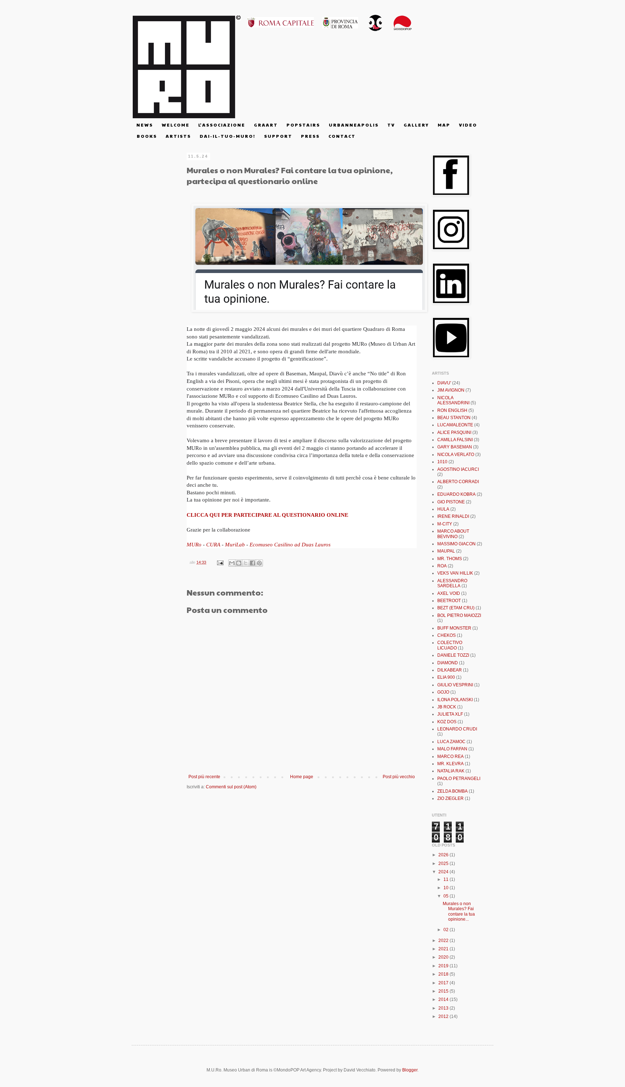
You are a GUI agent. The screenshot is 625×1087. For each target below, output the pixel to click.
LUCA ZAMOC (451, 741)
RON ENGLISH (452, 410)
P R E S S (310, 136)
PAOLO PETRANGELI (458, 778)
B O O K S (146, 136)
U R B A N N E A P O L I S (353, 125)
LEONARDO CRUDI (457, 729)
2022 (444, 940)
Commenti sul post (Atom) (231, 786)
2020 (444, 957)
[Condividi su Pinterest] (259, 563)
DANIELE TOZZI (453, 655)
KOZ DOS (446, 721)
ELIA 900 (446, 677)
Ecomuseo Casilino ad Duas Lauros (290, 544)
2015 (444, 991)
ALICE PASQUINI (454, 432)
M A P (444, 125)
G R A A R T (265, 125)
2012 (444, 1016)
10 (446, 887)
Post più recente (204, 776)
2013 (444, 1008)
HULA (443, 509)
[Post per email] (220, 562)
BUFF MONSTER (454, 628)
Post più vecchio (399, 776)
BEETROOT (449, 600)
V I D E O (467, 125)
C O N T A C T (341, 136)
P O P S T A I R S (302, 125)
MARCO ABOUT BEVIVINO (453, 534)
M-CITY (444, 524)
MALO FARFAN (452, 748)
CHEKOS (446, 635)
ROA (442, 565)
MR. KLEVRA (450, 763)
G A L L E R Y (416, 125)
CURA (213, 544)
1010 (442, 461)
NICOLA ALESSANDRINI (453, 400)
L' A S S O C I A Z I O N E (221, 125)
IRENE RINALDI (453, 516)
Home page (301, 776)
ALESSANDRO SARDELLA (452, 583)
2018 (444, 974)
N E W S (144, 125)
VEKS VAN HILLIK (455, 573)
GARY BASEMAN (454, 446)
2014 (444, 999)
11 (446, 879)
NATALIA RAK (450, 770)
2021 (444, 948)
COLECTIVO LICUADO (449, 645)
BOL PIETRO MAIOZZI (459, 615)
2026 (444, 854)
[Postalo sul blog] (238, 563)
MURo (194, 544)
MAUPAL (446, 551)
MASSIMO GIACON (456, 543)
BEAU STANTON (454, 417)
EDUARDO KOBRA (456, 494)
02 (446, 929)
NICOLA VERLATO (455, 454)
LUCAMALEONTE (455, 424)
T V (390, 125)
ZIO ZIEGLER (450, 798)
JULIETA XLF (450, 714)
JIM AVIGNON (450, 390)
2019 (444, 965)
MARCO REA (450, 756)
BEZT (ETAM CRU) (456, 607)
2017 (444, 982)
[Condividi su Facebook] (252, 563)
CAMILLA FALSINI (455, 439)
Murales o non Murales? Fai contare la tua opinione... (459, 911)
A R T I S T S (178, 136)
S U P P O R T (278, 136)
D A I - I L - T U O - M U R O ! (227, 136)
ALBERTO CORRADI (458, 481)
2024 (444, 871)
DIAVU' (444, 382)
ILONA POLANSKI (455, 699)
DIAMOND (447, 662)
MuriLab (235, 544)
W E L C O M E (175, 125)
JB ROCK (446, 706)
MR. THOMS (449, 558)
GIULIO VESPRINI (455, 684)
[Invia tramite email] (231, 563)
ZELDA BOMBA (452, 791)
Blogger (409, 1070)
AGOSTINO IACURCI (458, 469)
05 (446, 896)
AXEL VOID (448, 593)
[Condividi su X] (245, 563)
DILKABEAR (449, 670)
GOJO (443, 692)
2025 (444, 863)
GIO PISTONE (451, 501)
